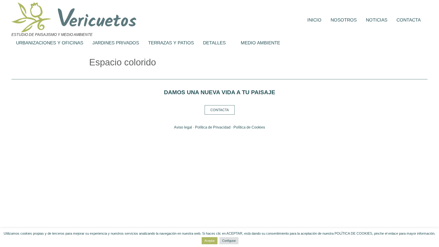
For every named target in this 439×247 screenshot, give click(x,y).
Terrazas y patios (171, 42)
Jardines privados (115, 42)
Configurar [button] (229, 240)
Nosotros (344, 19)
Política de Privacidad (212, 127)
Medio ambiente (260, 42)
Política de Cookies (249, 127)
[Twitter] (219, 137)
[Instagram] (229, 137)
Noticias (376, 19)
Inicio (314, 19)
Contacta (408, 19)
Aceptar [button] (209, 240)
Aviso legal (183, 127)
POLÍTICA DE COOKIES (353, 233)
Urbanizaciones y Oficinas (49, 42)
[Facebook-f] (210, 137)
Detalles (214, 42)
